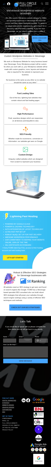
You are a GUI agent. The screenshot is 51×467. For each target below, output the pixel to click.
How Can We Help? (10, 344)
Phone (37, 337)
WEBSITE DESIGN (8, 405)
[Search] (42, 3)
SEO (3, 412)
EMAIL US (5, 421)
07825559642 (7, 418)
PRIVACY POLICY (7, 430)
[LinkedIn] (24, 400)
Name (6, 337)
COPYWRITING (7, 409)
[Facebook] (28, 400)
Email (21, 337)
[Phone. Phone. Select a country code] (38, 340)
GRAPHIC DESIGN (8, 407)
